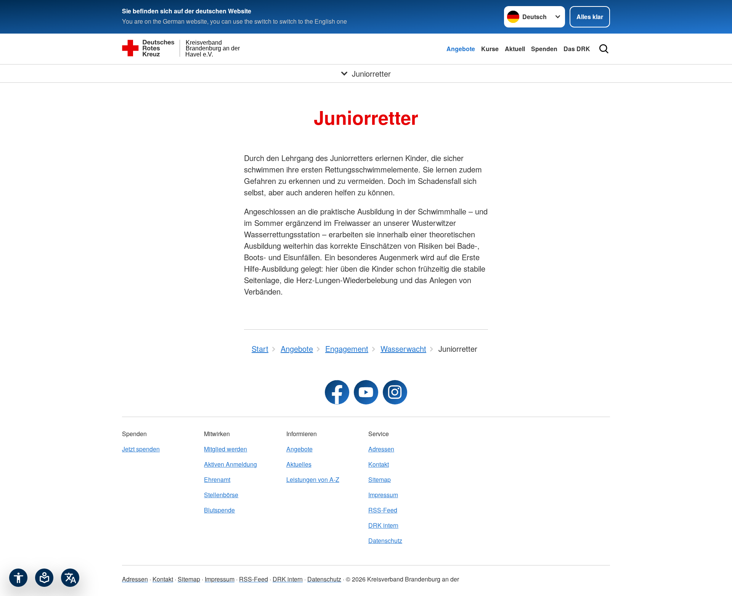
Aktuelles (298, 464)
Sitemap (379, 479)
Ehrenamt (217, 479)
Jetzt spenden (141, 449)
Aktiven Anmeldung (230, 464)
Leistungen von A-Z (312, 479)
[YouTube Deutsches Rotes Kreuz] (366, 392)
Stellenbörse (221, 494)
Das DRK (576, 48)
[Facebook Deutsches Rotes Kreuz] (337, 392)
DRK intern (383, 525)
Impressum (383, 494)
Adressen (381, 449)
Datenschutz (385, 540)
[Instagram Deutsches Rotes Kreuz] (395, 392)
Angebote (460, 48)
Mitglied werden (225, 449)
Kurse (490, 48)
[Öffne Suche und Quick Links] (604, 49)
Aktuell (515, 48)
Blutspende (219, 510)
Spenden (544, 48)
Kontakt (378, 464)
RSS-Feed (382, 510)
